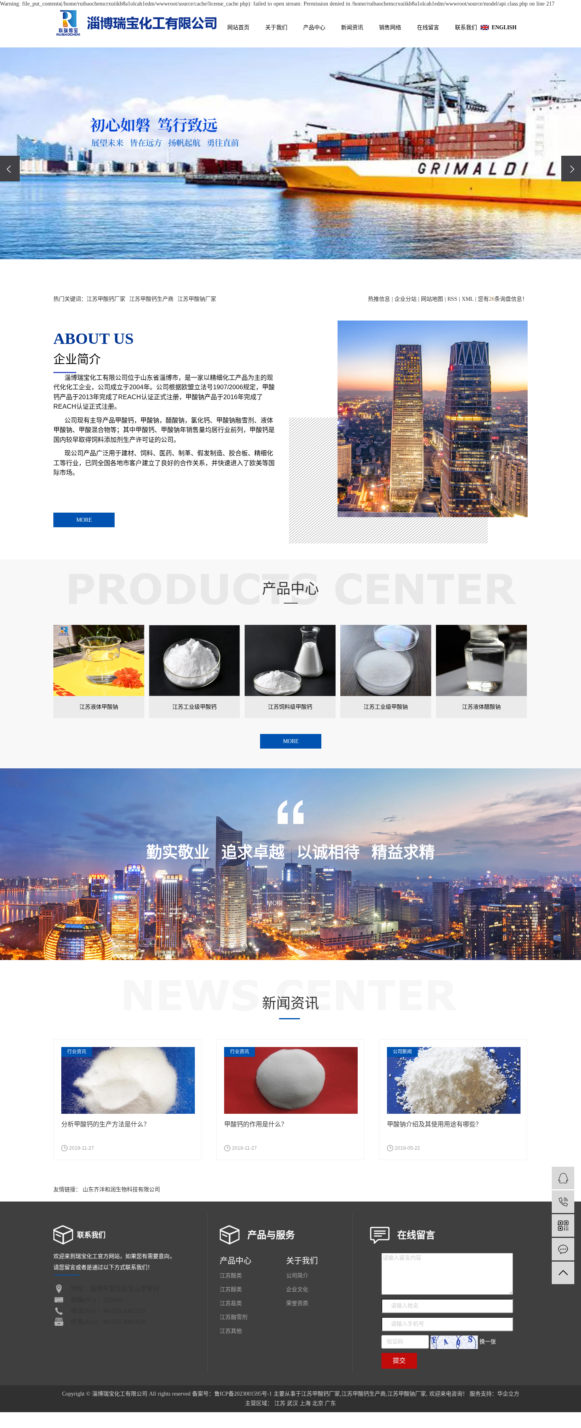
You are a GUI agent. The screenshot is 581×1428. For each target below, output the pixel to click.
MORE (84, 520)
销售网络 (390, 27)
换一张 (487, 1342)
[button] (279, 275)
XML (467, 299)
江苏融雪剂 (233, 1317)
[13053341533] (563, 1201)
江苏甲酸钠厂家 (196, 299)
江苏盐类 (231, 1303)
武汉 (292, 1403)
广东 (330, 1403)
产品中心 (314, 27)
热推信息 (379, 299)
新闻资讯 (352, 27)
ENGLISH (504, 27)
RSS (452, 299)
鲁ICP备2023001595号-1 (243, 1394)
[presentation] (10, 168)
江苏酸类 (231, 1276)
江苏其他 (231, 1331)
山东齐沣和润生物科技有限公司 (121, 1189)
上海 (305, 1403)
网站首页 (238, 27)
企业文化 (297, 1289)
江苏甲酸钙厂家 (106, 299)
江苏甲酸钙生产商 (151, 299)
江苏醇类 (231, 1289)
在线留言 (428, 27)
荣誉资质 (297, 1303)
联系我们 (466, 27)
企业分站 (405, 299)
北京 (317, 1403)
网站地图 (432, 299)
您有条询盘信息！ (503, 299)
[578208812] (563, 1178)
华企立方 (508, 1394)
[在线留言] (563, 1249)
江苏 (279, 1403)
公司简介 (297, 1276)
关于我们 (276, 27)
